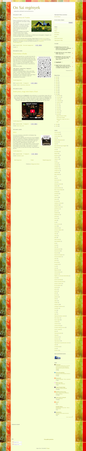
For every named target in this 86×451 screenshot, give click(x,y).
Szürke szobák (57, 329)
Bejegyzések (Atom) (35, 164)
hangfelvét (56, 212)
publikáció (56, 296)
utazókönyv (56, 338)
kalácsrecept (56, 239)
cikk (55, 161)
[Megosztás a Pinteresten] (41, 45)
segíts (55, 314)
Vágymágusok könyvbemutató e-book (61, 342)
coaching (56, 162)
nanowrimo (56, 273)
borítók (44, 38)
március (58, 110)
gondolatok (56, 205)
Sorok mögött (57, 319)
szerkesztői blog (57, 325)
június (58, 105)
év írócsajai (41, 39)
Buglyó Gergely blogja (60, 387)
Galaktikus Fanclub (58, 203)
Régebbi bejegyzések (47, 160)
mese (55, 268)
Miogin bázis (56, 270)
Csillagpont (56, 166)
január (58, 114)
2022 (57, 80)
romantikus (56, 308)
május (58, 107)
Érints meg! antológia (58, 189)
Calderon (56, 157)
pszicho (55, 294)
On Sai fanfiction (57, 285)
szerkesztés (56, 323)
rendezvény (28, 85)
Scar (20, 125)
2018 (57, 87)
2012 (57, 126)
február (58, 112)
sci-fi (55, 312)
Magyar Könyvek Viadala (21, 17)
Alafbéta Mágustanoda (58, 139)
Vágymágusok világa (58, 40)
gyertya (55, 210)
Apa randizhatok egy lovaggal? (60, 145)
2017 (57, 89)
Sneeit (72, 70)
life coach (56, 262)
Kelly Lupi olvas (59, 382)
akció (55, 138)
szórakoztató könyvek (22, 39)
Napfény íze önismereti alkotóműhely (61, 275)
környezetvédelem (58, 256)
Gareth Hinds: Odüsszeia (60, 383)
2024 (57, 77)
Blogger (48, 448)
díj (17, 47)
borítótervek (56, 155)
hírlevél (55, 216)
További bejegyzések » (17, 42)
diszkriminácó (57, 180)
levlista (55, 260)
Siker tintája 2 (57, 317)
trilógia (55, 335)
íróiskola (56, 231)
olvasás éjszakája (57, 279)
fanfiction (56, 197)
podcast (56, 291)
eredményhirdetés (57, 187)
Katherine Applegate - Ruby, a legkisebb (63, 379)
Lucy (55, 266)
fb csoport (56, 201)
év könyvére (40, 41)
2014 (57, 94)
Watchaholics (58, 412)
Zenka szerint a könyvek (61, 397)
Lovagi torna (56, 264)
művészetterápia (57, 272)
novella (55, 277)
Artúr (55, 149)
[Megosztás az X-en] (38, 45)
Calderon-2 (56, 159)
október (58, 98)
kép (55, 243)
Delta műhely (57, 174)
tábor (55, 331)
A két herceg (56, 132)
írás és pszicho (57, 224)
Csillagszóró (56, 168)
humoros (56, 218)
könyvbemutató (57, 249)
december (59, 95)
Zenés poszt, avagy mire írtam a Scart (25, 91)
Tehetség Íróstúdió (58, 333)
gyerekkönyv (56, 208)
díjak (55, 178)
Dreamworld (58, 378)
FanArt (55, 195)
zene (23, 125)
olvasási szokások (58, 283)
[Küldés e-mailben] (36, 45)
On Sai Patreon (57, 16)
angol (55, 143)
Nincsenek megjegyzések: (28, 45)
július (58, 104)
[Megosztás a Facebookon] (40, 45)
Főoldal (32, 160)
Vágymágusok (57, 340)
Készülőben (56, 34)
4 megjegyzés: (26, 83)
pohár (55, 293)
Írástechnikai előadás (20, 54)
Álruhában (56, 141)
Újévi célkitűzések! (59, 398)
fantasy (55, 199)
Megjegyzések (16, 444)
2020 (57, 83)
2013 (14, 132)
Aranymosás (56, 147)
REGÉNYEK (56, 32)
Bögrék (55, 36)
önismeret (56, 287)
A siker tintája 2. (57, 136)
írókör (55, 233)
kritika (55, 258)
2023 (57, 78)
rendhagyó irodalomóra (58, 306)
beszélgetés (56, 151)
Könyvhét (56, 252)
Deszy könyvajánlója (60, 372)
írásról (18, 125)
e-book (55, 182)
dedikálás (56, 172)
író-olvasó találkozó (58, 229)
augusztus (59, 102)
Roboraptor (58, 364)
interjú (55, 220)
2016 (57, 90)
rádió (55, 298)
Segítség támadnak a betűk (59, 316)
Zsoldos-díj (56, 350)
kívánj (55, 245)
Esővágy (56, 191)
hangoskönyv (57, 214)
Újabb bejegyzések (18, 160)
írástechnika (22, 85)
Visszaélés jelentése (48, 439)
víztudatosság (57, 346)
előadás (18, 85)
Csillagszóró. (56, 170)
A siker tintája (57, 134)
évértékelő (19, 155)
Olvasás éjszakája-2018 (59, 281)
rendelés (56, 302)
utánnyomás (56, 337)
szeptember (59, 100)
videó (55, 344)
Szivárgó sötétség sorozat (59, 327)
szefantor (56, 321)
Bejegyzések (16, 442)
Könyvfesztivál (57, 250)
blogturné (56, 153)
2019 (57, 85)
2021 (57, 82)
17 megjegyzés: (26, 153)
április (58, 109)
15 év (57, 403)
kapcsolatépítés (57, 241)
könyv (55, 247)
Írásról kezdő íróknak (58, 38)
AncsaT (57, 402)
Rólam (55, 30)
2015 (57, 92)
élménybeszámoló (57, 184)
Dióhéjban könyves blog (61, 391)
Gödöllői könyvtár (57, 206)
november (59, 97)
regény (55, 300)
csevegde (56, 164)
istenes (55, 235)
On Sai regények (26, 7)
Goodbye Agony (59, 406)
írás (55, 222)
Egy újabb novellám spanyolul (61, 388)
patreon (55, 289)
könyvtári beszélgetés (58, 254)
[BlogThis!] (37, 45)
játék (55, 237)
